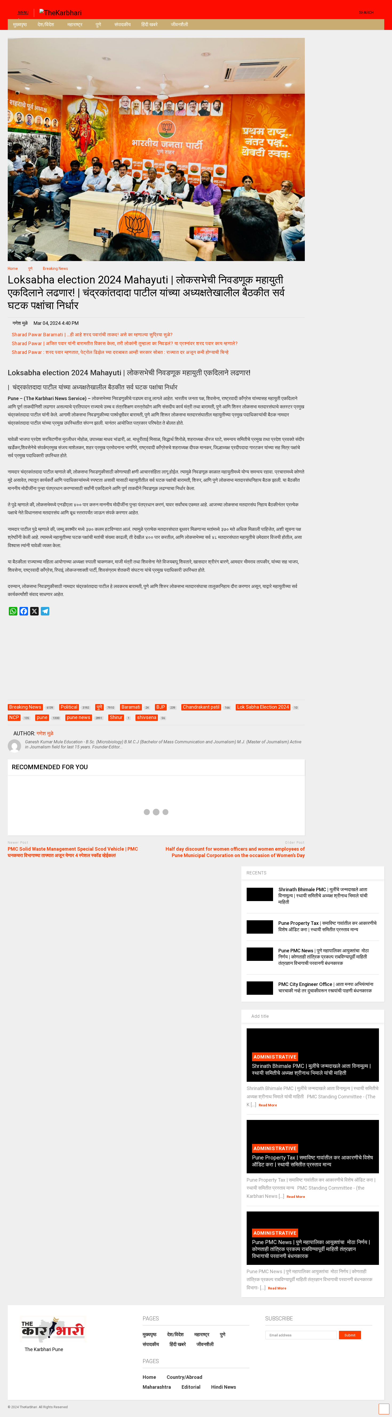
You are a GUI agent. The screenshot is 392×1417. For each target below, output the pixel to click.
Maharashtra (157, 1387)
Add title (259, 1016)
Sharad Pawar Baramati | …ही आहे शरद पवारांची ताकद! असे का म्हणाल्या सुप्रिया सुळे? (92, 334)
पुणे (98, 24)
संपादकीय (122, 24)
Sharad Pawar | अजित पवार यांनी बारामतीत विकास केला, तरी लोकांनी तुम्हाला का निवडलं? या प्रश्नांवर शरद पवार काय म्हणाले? (125, 343)
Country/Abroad (184, 1377)
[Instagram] (345, 12)
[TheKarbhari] (58, 12)
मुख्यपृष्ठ (20, 24)
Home (149, 1377)
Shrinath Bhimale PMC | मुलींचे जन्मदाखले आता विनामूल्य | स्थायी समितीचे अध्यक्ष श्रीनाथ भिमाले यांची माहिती (322, 896)
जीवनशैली (179, 24)
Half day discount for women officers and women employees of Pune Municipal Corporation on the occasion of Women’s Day (235, 852)
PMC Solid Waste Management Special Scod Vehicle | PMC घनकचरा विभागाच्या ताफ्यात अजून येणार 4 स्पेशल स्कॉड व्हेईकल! (73, 852)
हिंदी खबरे (149, 24)
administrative (275, 1057)
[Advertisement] (156, 663)
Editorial (191, 1387)
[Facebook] (353, 12)
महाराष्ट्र (74, 24)
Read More (268, 1105)
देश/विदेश (46, 24)
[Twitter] (332, 12)
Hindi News (223, 1387)
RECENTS (257, 872)
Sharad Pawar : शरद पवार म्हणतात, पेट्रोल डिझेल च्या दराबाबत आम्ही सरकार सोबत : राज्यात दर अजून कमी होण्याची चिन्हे (120, 352)
